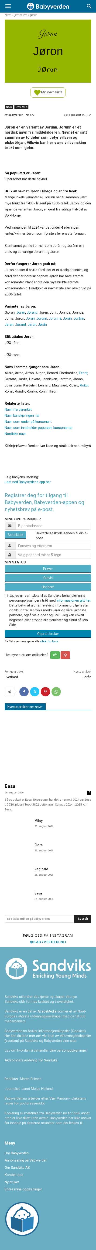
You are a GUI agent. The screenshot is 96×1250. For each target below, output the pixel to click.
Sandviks (11, 997)
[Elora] (18, 850)
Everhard (11, 677)
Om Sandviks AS (17, 1167)
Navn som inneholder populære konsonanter (39, 428)
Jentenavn (20, 15)
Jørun (31, 324)
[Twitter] (34, 691)
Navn (8, 15)
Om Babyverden (17, 1153)
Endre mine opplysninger (23, 1189)
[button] (7, 6)
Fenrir (83, 373)
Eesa (10, 786)
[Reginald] (18, 874)
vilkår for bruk (49, 641)
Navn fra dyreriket (18, 409)
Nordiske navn (15, 434)
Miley (38, 821)
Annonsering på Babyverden (26, 1160)
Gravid (48, 578)
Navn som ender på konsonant (28, 422)
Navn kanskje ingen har (22, 415)
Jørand (20, 324)
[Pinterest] (45, 691)
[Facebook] (24, 691)
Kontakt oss (14, 1175)
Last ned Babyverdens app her (28, 482)
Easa (38, 893)
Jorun (30, 318)
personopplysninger (72, 1050)
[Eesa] (48, 747)
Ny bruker (12, 1182)
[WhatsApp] (56, 691)
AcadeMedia (47, 1011)
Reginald (41, 869)
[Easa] (18, 898)
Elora (38, 845)
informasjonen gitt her (73, 600)
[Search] (89, 6)
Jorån (67, 318)
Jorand (32, 312)
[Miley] (18, 826)
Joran (20, 312)
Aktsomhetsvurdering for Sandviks (31, 1060)
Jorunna (55, 318)
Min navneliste (51, 92)
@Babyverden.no (48, 941)
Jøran (9, 324)
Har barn (48, 587)
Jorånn (78, 318)
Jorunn (41, 318)
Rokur (84, 385)
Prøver (48, 569)
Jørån (42, 324)
